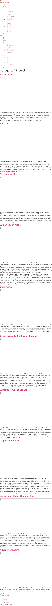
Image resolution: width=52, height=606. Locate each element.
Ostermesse (6, 287)
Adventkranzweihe (9, 550)
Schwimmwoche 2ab (10, 174)
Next (2, 593)
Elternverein (9, 28)
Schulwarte (9, 31)
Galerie (4, 33)
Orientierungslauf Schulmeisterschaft (19, 336)
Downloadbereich (10, 19)
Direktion (9, 24)
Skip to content (4, 0)
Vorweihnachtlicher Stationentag (17, 496)
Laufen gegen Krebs (10, 225)
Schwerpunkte (10, 11)
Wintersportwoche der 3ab (14, 390)
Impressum (5, 599)
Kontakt (4, 597)
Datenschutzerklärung (7, 602)
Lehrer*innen (9, 26)
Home (4, 4)
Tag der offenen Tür (10, 440)
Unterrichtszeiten (10, 16)
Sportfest (5, 123)
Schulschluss (7, 74)
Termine (8, 14)
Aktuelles (4, 7)
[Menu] (1, 36)
